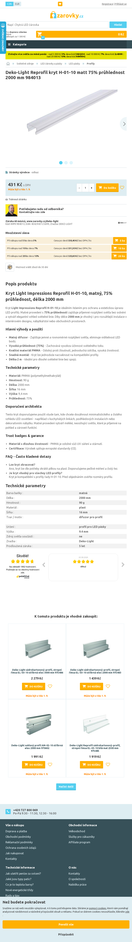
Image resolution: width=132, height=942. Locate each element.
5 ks (122, 240)
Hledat (118, 24)
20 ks (121, 256)
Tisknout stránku (18, 199)
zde (127, 911)
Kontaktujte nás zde (32, 212)
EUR (17, 4)
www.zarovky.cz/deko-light (42, 221)
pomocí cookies (97, 908)
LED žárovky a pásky (51, 63)
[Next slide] (123, 124)
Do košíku (110, 187)
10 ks (121, 248)
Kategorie (19, 44)
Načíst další (66, 786)
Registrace (107, 4)
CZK (9, 4)
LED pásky (74, 63)
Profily (91, 63)
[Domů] (8, 63)
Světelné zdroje (25, 63)
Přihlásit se (121, 4)
